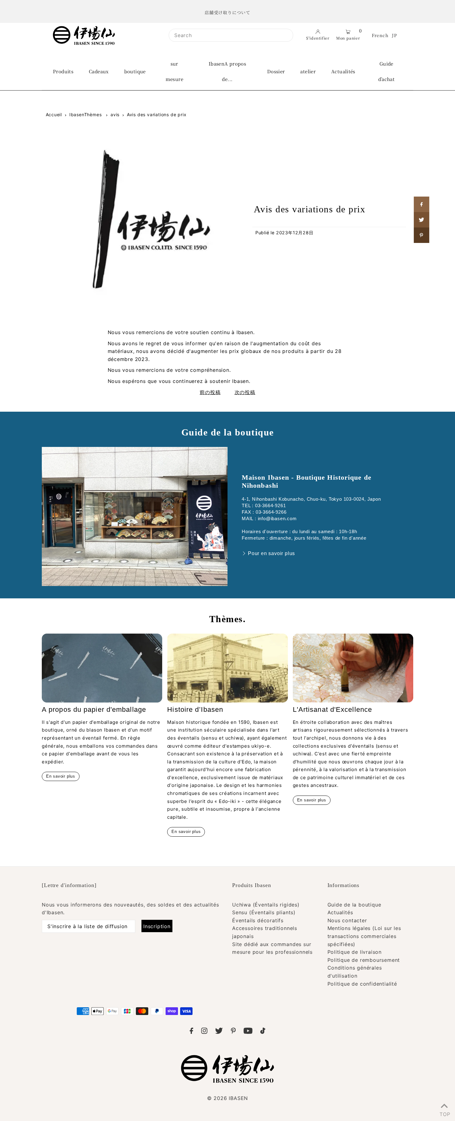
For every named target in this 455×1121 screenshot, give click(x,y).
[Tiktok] (262, 1032)
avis (114, 114)
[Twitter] (219, 1032)
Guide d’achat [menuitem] (386, 71)
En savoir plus (60, 776)
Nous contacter (347, 920)
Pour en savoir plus (271, 553)
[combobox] (231, 35)
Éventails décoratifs (258, 920)
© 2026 (227, 1098)
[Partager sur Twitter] (421, 219)
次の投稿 (245, 392)
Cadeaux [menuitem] (99, 71)
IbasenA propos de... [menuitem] (227, 71)
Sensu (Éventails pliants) (264, 912)
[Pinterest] (233, 1032)
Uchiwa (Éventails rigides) (266, 905)
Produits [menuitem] (63, 71)
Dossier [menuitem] (276, 71)
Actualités (340, 912)
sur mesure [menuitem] (174, 71)
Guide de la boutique (354, 905)
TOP (444, 1113)
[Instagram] (204, 1032)
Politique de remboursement (363, 960)
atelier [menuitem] (308, 71)
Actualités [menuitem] (343, 71)
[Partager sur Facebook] (421, 204)
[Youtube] (248, 1032)
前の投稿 (210, 392)
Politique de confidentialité (362, 984)
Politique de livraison (354, 952)
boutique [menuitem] (135, 71)
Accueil (54, 114)
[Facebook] (191, 1032)
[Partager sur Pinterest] (421, 235)
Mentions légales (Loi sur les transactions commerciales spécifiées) (364, 936)
